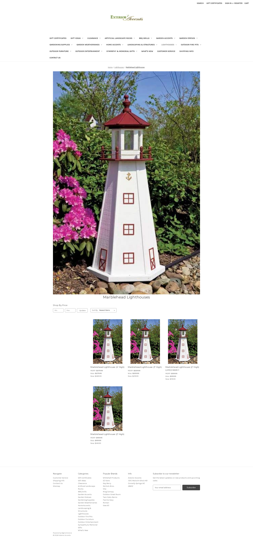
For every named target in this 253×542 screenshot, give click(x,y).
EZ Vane (106, 480)
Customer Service (166, 51)
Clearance (92, 38)
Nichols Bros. (108, 486)
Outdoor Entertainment (87, 51)
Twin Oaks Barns (110, 497)
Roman (106, 503)
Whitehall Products (111, 478)
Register (238, 3)
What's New (147, 51)
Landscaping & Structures (141, 44)
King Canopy (108, 492)
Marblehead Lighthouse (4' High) (107, 367)
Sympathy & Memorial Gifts (120, 51)
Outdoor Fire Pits (190, 44)
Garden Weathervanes (88, 44)
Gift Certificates (214, 3)
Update (82, 310)
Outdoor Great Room (112, 494)
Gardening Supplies (60, 44)
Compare (107, 342)
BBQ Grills (144, 38)
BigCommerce (67, 533)
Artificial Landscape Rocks (118, 38)
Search (200, 3)
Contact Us (55, 57)
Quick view (105, 337)
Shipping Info (186, 51)
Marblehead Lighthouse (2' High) (107, 434)
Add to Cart (183, 346)
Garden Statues (187, 38)
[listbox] (107, 310)
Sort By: (95, 310)
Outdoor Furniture (59, 51)
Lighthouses (167, 44)
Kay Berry (107, 483)
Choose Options (108, 346)
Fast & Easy (108, 500)
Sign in (228, 3)
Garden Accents (164, 38)
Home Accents (113, 44)
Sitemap (56, 486)
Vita (104, 489)
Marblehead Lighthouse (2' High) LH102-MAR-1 (182, 368)
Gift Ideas (76, 38)
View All (106, 505)
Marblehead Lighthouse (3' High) (145, 367)
